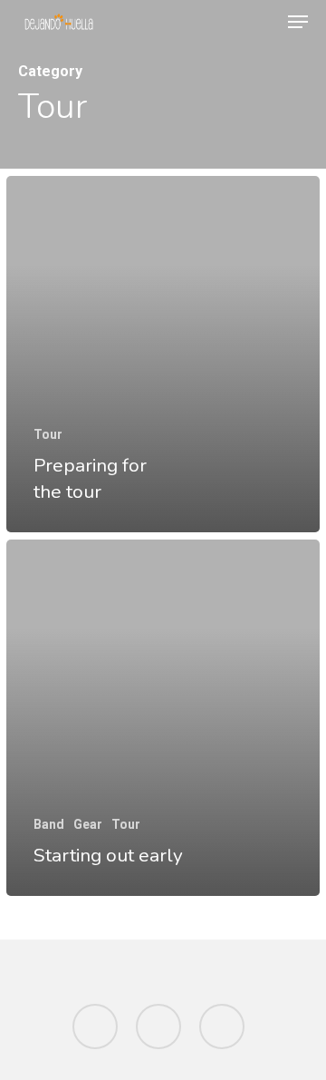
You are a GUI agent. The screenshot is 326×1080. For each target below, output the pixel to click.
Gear (87, 824)
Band (49, 824)
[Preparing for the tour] (163, 354)
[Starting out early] (163, 718)
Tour (48, 434)
